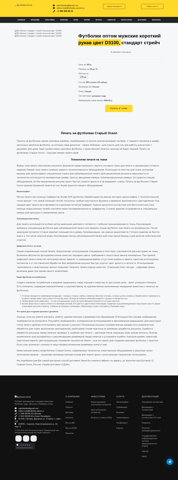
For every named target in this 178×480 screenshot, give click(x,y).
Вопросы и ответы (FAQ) (101, 418)
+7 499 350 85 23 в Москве (29, 413)
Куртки (87, 20)
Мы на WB (70, 423)
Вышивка (120, 412)
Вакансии (70, 433)
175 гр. (83, 77)
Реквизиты (146, 423)
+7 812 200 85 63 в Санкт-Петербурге (34, 416)
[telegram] (26, 438)
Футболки (35, 20)
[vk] (18, 438)
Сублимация (121, 407)
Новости (111, 20)
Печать (99, 20)
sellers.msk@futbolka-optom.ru (70, 8)
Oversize (64, 20)
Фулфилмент (122, 423)
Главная (21, 20)
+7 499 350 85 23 (64, 11)
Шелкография (122, 402)
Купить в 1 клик (118, 108)
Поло (75, 20)
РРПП (144, 457)
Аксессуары (126, 20)
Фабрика (69, 402)
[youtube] (33, 438)
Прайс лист (152, 6)
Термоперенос (122, 418)
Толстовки (50, 20)
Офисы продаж (113, 6)
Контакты (156, 20)
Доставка (142, 20)
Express (119, 428)
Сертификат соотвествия (152, 402)
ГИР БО (145, 451)
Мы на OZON (71, 428)
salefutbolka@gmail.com (67, 5)
